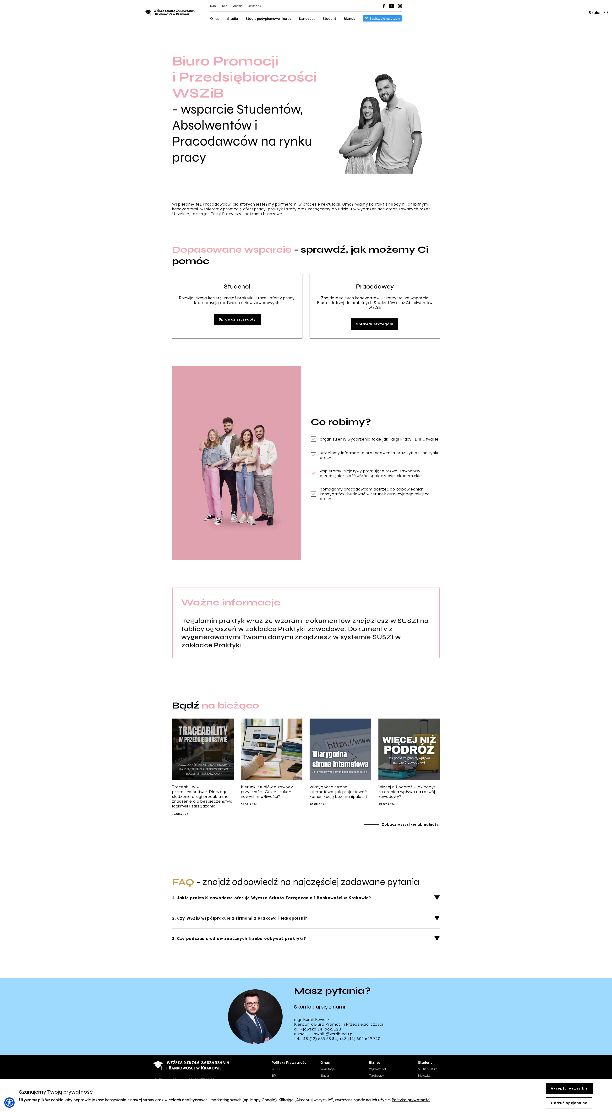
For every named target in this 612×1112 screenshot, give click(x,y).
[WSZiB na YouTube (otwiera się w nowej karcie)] (391, 6)
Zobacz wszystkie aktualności (411, 824)
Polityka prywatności (411, 1099)
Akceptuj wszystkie (569, 1088)
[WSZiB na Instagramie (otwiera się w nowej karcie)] (400, 6)
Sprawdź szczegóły (237, 319)
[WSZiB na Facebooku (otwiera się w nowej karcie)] (384, 6)
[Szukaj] (605, 13)
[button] (9, 1103)
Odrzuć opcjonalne (569, 1103)
